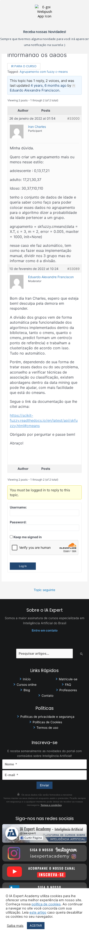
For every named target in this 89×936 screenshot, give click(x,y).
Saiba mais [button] (15, 926)
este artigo (37, 912)
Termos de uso (47, 727)
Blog (27, 690)
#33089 (73, 269)
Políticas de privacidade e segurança (47, 716)
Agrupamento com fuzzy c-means (44, 71)
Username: (18, 507)
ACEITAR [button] (36, 925)
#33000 (73, 118)
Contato (47, 695)
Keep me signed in (27, 537)
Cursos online (27, 684)
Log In (23, 566)
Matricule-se (68, 679)
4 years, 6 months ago (48, 85)
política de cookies (46, 904)
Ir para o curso (24, 66)
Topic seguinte (44, 590)
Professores (68, 690)
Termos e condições (51, 805)
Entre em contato (45, 630)
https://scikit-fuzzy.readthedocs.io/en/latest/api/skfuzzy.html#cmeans (44, 420)
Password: (18, 522)
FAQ (68, 684)
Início (27, 679)
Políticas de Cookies (47, 722)
